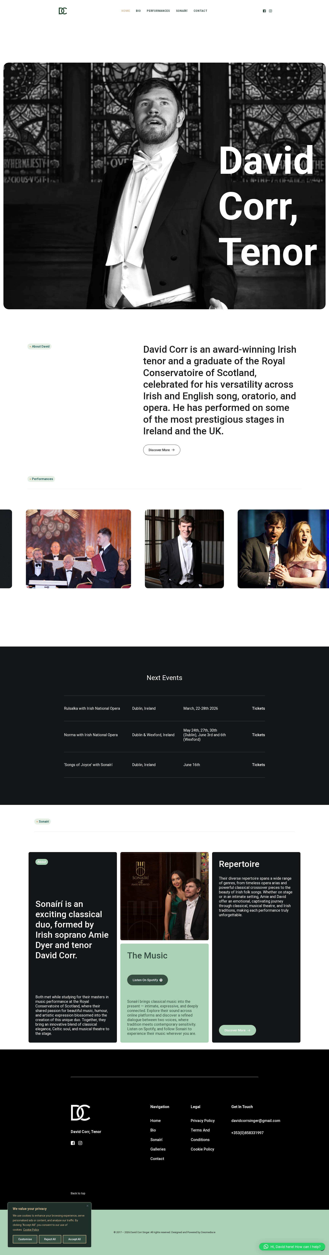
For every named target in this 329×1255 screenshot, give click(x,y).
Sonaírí (182, 10)
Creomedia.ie (208, 1232)
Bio (138, 10)
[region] (49, 1224)
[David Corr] (63, 11)
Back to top (78, 1193)
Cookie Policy (31, 1229)
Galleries (158, 1149)
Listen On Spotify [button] (145, 980)
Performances (158, 10)
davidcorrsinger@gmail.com (255, 1120)
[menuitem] (126, 11)
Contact (201, 10)
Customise (25, 1239)
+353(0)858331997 (247, 1133)
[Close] (87, 1205)
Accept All (74, 1239)
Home (125, 10)
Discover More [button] (159, 450)
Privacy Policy (203, 1120)
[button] (264, 11)
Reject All (50, 1239)
